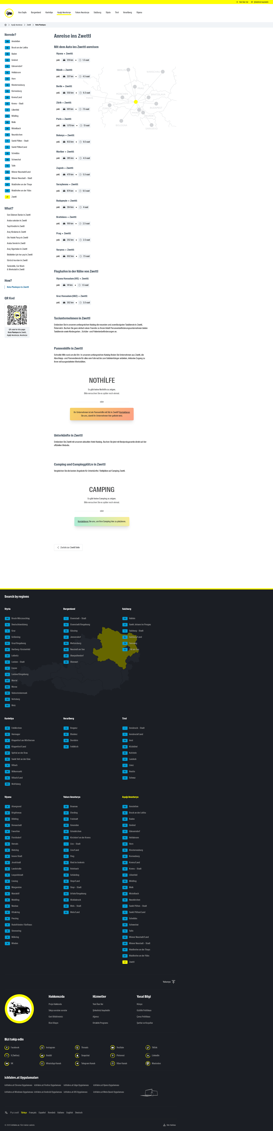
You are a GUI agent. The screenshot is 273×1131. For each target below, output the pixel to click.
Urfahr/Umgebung (75, 893)
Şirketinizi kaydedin (101, 1010)
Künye (139, 1004)
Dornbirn (71, 740)
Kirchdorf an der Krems (78, 837)
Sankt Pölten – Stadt (17, 140)
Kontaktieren (124, 412)
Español (42, 1112)
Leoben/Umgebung (17, 674)
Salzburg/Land (133, 637)
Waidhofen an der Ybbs (18, 190)
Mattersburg (73, 643)
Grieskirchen (73, 831)
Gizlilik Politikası (144, 1010)
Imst (128, 740)
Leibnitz (13, 655)
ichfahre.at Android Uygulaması (47, 1091)
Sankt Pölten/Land (17, 147)
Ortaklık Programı (100, 1022)
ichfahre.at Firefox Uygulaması (47, 1085)
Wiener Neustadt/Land (18, 171)
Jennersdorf (73, 637)
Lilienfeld (13, 109)
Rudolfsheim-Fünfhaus (19, 924)
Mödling (12, 116)
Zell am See (131, 649)
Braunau (71, 806)
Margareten (14, 887)
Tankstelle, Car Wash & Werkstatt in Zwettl (15, 268)
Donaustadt (14, 825)
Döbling (13, 818)
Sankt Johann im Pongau (137, 624)
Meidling (13, 899)
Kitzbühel (130, 746)
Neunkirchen (15, 134)
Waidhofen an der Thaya (19, 184)
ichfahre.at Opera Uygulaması (106, 1085)
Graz (11, 630)
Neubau (12, 905)
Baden (12, 53)
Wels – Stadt (73, 905)
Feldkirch (71, 746)
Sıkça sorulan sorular (58, 1010)
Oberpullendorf (74, 655)
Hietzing (13, 850)
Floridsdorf (14, 837)
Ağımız (96, 1016)
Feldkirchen (14, 727)
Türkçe (24, 1112)
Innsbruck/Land (133, 734)
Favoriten (13, 831)
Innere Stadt (14, 856)
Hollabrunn (14, 72)
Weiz (11, 705)
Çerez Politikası (143, 1016)
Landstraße (14, 868)
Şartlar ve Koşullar (145, 1022)
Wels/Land (72, 912)
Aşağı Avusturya (16, 25)
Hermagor (13, 734)
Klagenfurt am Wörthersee (21, 740)
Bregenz (71, 727)
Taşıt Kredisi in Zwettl (15, 226)
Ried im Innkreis (74, 862)
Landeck (130, 759)
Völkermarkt (14, 771)
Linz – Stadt (73, 843)
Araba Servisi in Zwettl (16, 243)
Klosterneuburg (16, 84)
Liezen (12, 668)
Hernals (12, 843)
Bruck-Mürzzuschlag (18, 618)
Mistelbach (14, 128)
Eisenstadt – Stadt (76, 618)
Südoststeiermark (17, 693)
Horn (11, 78)
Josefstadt (14, 862)
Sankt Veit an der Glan (18, 759)
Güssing (71, 630)
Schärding (72, 874)
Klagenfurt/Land (16, 746)
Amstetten (13, 41)
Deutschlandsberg (17, 624)
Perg (69, 856)
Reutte (129, 771)
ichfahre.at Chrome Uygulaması (18, 1085)
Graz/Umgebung (16, 643)
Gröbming (13, 637)
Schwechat (13, 159)
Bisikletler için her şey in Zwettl (19, 254)
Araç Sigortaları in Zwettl (17, 248)
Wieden (12, 943)
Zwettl (29, 25)
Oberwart (71, 661)
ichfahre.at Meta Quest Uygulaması (106, 1091)
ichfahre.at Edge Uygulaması (76, 1085)
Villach (12, 765)
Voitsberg (13, 699)
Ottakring (13, 912)
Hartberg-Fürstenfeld (18, 649)
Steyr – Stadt (73, 887)
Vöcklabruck (73, 899)
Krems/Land (14, 97)
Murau (11, 686)
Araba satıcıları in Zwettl (17, 220)
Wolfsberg (13, 783)
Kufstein (130, 752)
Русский (14, 1112)
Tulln (11, 165)
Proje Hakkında (55, 1004)
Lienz (129, 765)
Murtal (11, 680)
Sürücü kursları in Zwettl (17, 260)
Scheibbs (13, 153)
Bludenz (71, 734)
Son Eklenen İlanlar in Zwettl (18, 214)
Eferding (71, 812)
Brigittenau (14, 812)
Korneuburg (14, 91)
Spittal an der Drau (17, 752)
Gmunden (72, 825)
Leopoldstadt (15, 874)
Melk (11, 122)
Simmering (14, 930)
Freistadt (71, 818)
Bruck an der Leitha (17, 47)
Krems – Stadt (15, 103)
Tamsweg (130, 643)
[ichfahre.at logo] (9, 13)
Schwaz (130, 777)
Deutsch (78, 1112)
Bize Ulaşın (53, 1022)
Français (32, 1112)
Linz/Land (72, 850)
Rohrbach (72, 868)
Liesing (12, 881)
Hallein (129, 618)
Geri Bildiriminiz (56, 1016)
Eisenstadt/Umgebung (77, 624)
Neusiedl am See (75, 649)
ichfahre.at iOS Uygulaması (75, 1091)
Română (51, 1112)
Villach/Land (15, 777)
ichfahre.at (15, 1125)
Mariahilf (13, 893)
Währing (13, 937)
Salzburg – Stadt (134, 630)
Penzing (13, 918)
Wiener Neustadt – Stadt (19, 178)
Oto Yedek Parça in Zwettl (17, 237)
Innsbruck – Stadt (135, 727)
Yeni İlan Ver (98, 1004)
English (69, 1112)
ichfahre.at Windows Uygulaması (18, 1091)
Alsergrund (14, 806)
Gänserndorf (14, 66)
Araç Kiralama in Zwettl (16, 231)
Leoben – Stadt (16, 661)
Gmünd (12, 60)
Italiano (60, 1112)
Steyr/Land (72, 881)
